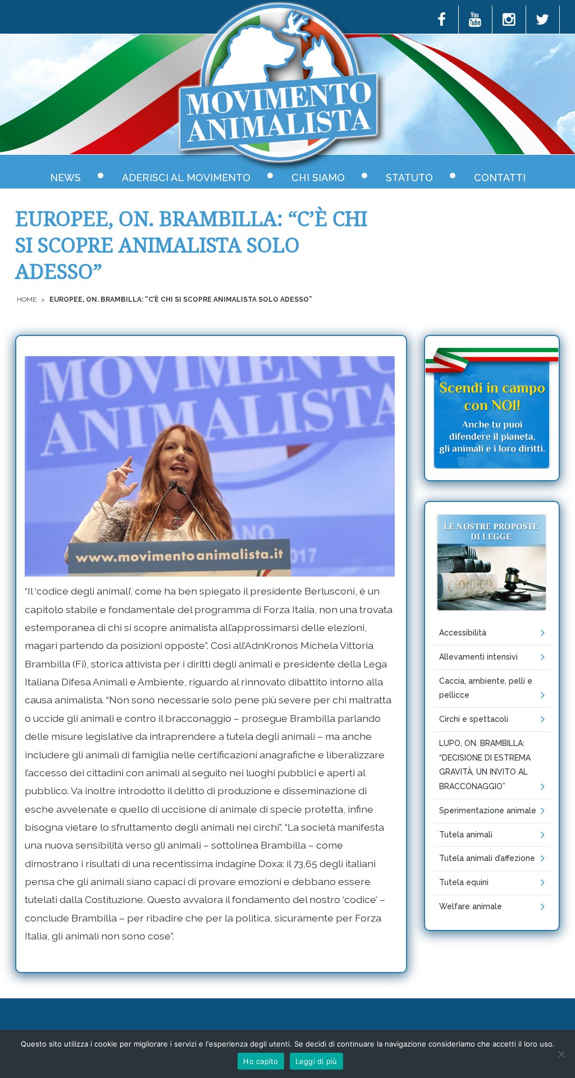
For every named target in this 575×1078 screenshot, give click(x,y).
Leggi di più (316, 1061)
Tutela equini (464, 882)
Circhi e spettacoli (473, 719)
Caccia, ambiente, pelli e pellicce (485, 688)
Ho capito (260, 1061)
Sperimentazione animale (487, 810)
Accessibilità (462, 632)
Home (26, 299)
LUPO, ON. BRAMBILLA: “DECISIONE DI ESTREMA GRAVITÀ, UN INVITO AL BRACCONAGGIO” (485, 765)
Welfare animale (470, 906)
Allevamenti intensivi (478, 656)
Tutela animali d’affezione (487, 858)
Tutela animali (465, 834)
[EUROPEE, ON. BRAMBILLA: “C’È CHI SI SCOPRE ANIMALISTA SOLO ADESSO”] (210, 466)
